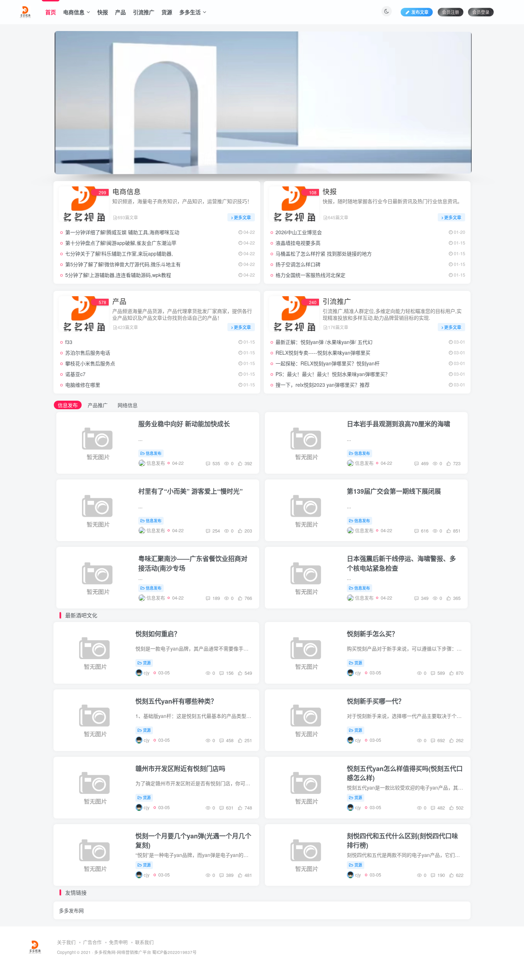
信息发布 (68, 405)
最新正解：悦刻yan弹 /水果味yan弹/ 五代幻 (324, 341)
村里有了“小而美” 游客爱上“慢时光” (190, 491)
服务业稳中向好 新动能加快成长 (184, 423)
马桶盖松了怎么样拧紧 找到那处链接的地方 (324, 253)
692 (440, 740)
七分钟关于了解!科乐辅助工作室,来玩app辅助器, (119, 253)
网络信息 (128, 405)
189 (215, 598)
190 (440, 875)
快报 (102, 12)
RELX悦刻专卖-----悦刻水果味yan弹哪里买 (323, 352)
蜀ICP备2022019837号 (174, 952)
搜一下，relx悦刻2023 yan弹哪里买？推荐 (323, 384)
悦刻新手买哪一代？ (376, 701)
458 (229, 740)
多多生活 (190, 12)
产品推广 (98, 405)
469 (424, 463)
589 (440, 672)
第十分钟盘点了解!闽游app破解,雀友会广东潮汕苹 (120, 242)
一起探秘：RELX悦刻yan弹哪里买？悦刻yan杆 (328, 363)
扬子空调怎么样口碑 (298, 264)
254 (215, 530)
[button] (53, 101)
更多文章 (242, 217)
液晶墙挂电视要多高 (298, 242)
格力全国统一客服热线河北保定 (310, 274)
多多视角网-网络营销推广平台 (122, 952)
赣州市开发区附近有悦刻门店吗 (180, 768)
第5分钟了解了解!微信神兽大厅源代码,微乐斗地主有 (123, 264)
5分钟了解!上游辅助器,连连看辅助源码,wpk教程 (118, 274)
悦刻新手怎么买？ (372, 633)
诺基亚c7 (75, 373)
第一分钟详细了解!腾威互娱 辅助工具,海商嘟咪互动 (122, 232)
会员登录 (480, 12)
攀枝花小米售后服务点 (90, 363)
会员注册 (450, 12)
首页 (50, 12)
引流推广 (143, 12)
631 (229, 807)
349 (424, 598)
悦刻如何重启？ (157, 633)
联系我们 (144, 942)
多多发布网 (71, 910)
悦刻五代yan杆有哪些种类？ (176, 701)
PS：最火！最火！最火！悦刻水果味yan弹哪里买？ (333, 373)
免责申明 (118, 942)
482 (440, 807)
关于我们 (66, 942)
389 (229, 875)
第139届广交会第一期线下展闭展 (394, 491)
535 (215, 463)
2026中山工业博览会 (299, 232)
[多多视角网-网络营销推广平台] (25, 11)
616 (424, 530)
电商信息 (73, 12)
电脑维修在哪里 (82, 384)
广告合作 (92, 942)
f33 (68, 341)
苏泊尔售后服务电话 (87, 352)
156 (229, 672)
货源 (166, 12)
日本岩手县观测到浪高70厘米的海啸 (398, 423)
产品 (120, 12)
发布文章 (419, 12)
